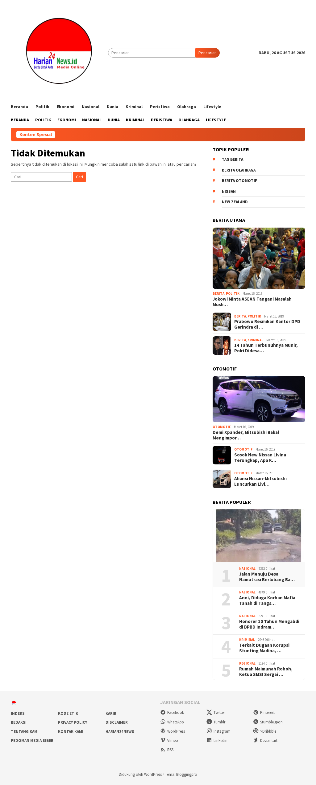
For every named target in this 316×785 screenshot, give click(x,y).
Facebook (175, 712)
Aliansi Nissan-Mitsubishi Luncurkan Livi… (260, 481)
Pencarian (207, 52)
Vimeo (172, 740)
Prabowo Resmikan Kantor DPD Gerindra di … (267, 324)
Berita (218, 293)
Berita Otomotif (239, 180)
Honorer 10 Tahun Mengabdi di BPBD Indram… (269, 624)
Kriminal (255, 340)
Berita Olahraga (239, 170)
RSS (170, 749)
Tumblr (219, 722)
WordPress (176, 731)
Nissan (229, 191)
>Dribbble (268, 731)
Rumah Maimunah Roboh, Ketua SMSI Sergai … (266, 671)
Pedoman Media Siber (32, 740)
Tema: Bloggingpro (181, 774)
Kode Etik (68, 713)
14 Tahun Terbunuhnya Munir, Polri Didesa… (266, 348)
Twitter (219, 712)
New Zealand (235, 201)
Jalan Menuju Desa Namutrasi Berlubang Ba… (267, 576)
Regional (247, 663)
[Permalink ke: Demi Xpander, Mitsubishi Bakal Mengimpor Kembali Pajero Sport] (259, 399)
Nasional (247, 568)
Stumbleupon (271, 722)
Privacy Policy (72, 722)
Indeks (18, 713)
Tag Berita (232, 159)
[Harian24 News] (59, 52)
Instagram (222, 731)
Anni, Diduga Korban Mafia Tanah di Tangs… (267, 600)
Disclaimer (117, 722)
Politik (232, 293)
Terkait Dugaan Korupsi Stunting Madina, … (264, 647)
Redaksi (19, 722)
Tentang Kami (25, 731)
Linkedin (220, 740)
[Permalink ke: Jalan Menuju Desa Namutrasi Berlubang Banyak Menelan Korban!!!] (259, 535)
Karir (111, 713)
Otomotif (222, 427)
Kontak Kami (70, 731)
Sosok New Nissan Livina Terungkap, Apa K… (260, 457)
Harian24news (120, 731)
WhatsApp (175, 722)
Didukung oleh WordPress (140, 774)
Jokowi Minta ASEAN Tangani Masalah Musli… (252, 301)
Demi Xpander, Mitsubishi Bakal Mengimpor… (246, 435)
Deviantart (268, 740)
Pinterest (267, 712)
